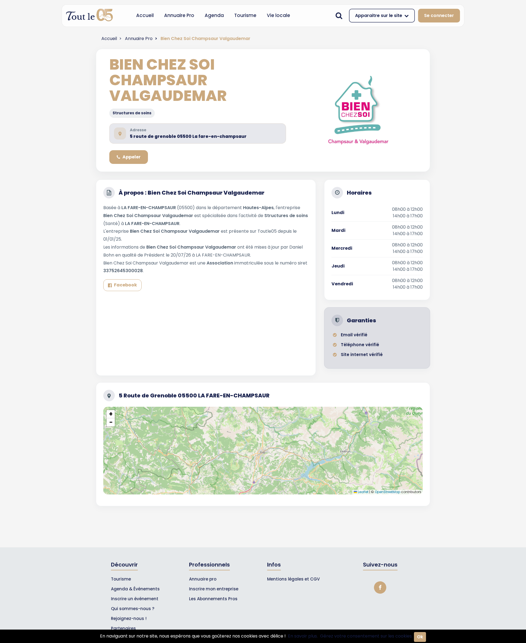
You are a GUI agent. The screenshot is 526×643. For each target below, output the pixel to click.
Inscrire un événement (134, 599)
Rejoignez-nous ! (129, 618)
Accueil (145, 15)
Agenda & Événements (135, 589)
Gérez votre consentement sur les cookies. (366, 636)
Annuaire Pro (179, 15)
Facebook (125, 285)
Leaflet (362, 492)
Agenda (214, 15)
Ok (420, 637)
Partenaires (123, 628)
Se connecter (439, 15)
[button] (111, 414)
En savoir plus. (303, 636)
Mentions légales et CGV (293, 579)
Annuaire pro (202, 579)
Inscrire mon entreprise (213, 589)
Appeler (131, 157)
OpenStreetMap (387, 492)
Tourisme (245, 15)
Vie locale (278, 15)
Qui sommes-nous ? (132, 608)
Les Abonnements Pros (213, 599)
